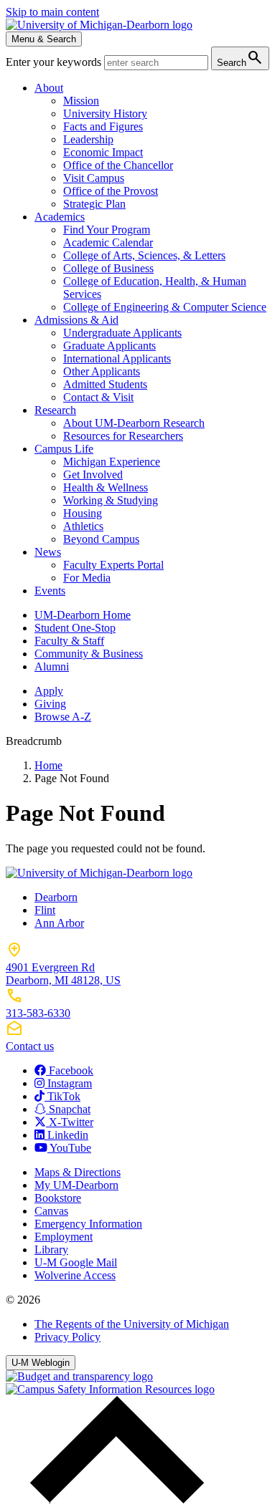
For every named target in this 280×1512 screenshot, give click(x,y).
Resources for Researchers (123, 436)
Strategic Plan (94, 204)
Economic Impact (103, 152)
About (48, 88)
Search (240, 57)
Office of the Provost (110, 191)
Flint (44, 910)
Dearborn (56, 897)
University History (105, 113)
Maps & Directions (77, 1172)
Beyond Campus (101, 539)
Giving (50, 704)
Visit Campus (93, 178)
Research (55, 410)
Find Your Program (106, 229)
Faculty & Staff (69, 641)
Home (48, 765)
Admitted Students (105, 384)
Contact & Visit (98, 397)
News (47, 552)
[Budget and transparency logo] (79, 1376)
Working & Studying (110, 500)
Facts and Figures (103, 126)
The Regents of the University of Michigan (131, 1324)
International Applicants (117, 358)
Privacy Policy (67, 1337)
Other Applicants (101, 371)
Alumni (51, 666)
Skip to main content (52, 12)
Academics (59, 217)
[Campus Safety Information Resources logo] (110, 1389)
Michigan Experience (111, 462)
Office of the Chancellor (118, 165)
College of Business (108, 268)
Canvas (51, 1211)
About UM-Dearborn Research (134, 423)
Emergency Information (88, 1224)
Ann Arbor (59, 923)
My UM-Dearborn (76, 1185)
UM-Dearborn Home (82, 615)
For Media (87, 578)
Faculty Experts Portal (113, 565)
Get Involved (93, 474)
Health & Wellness (105, 487)
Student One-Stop (75, 628)
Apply (48, 691)
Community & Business (88, 653)
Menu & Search (43, 39)
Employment (63, 1237)
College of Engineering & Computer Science (164, 307)
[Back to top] (113, 1499)
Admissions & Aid (76, 320)
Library (51, 1249)
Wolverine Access (75, 1275)
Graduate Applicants (109, 346)
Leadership (88, 139)
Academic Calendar (108, 242)
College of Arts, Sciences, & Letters (144, 255)
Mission (81, 101)
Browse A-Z (62, 717)
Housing (82, 513)
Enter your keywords (55, 62)
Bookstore (57, 1198)
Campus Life (63, 449)
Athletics (83, 526)
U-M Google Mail (75, 1262)
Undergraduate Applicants (122, 333)
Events (49, 590)
